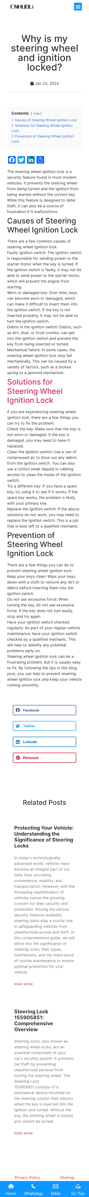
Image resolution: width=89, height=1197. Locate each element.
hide (36, 113)
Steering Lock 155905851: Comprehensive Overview (33, 1021)
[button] (78, 6)
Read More (23, 984)
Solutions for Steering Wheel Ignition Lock (35, 391)
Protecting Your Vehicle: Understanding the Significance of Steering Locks (44, 837)
